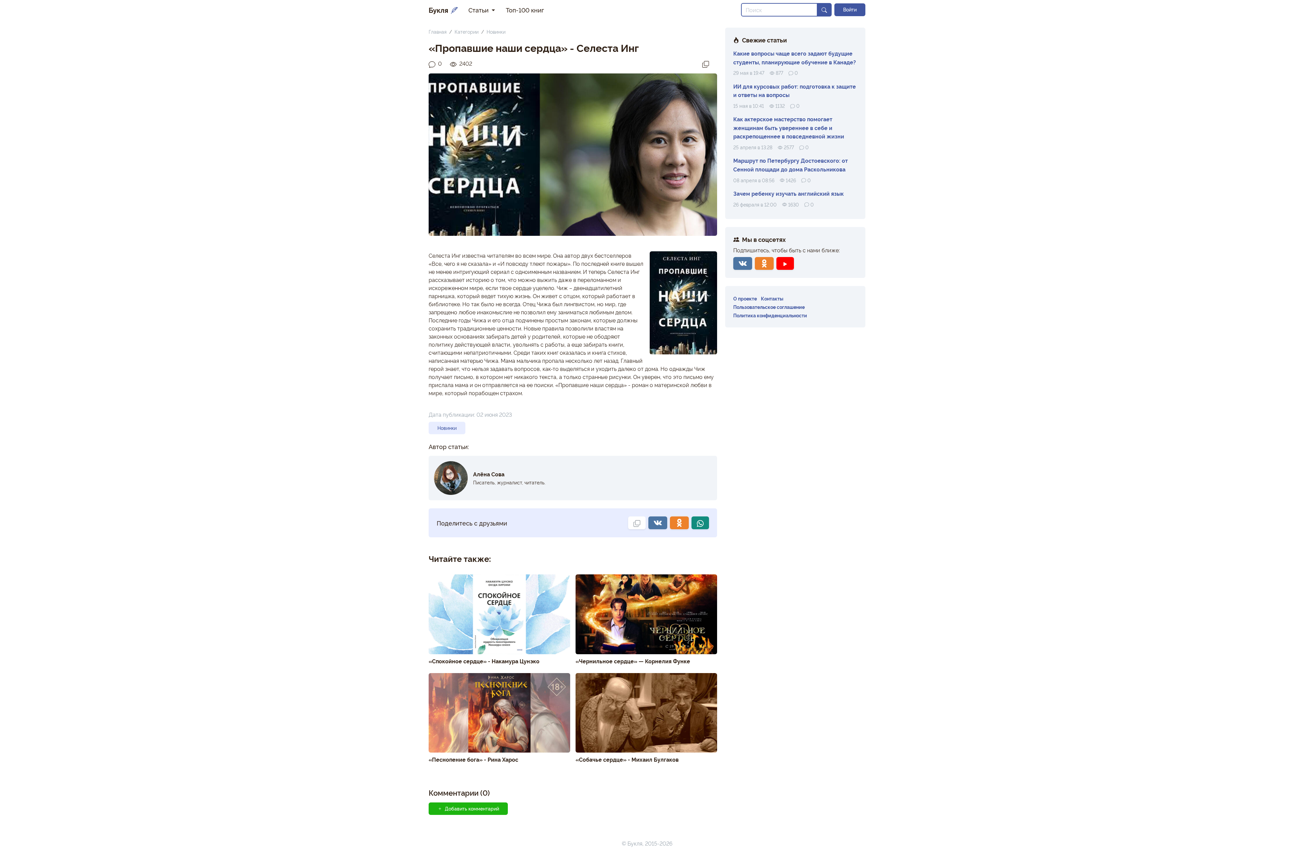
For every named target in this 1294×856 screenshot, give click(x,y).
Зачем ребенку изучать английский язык (788, 193)
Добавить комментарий (472, 808)
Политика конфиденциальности (770, 315)
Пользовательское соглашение (769, 307)
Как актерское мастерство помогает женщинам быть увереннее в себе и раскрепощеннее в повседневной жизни (788, 127)
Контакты (772, 298)
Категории (467, 31)
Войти (850, 9)
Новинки (496, 31)
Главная (437, 31)
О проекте (745, 298)
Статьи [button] (479, 10)
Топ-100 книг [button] (525, 10)
